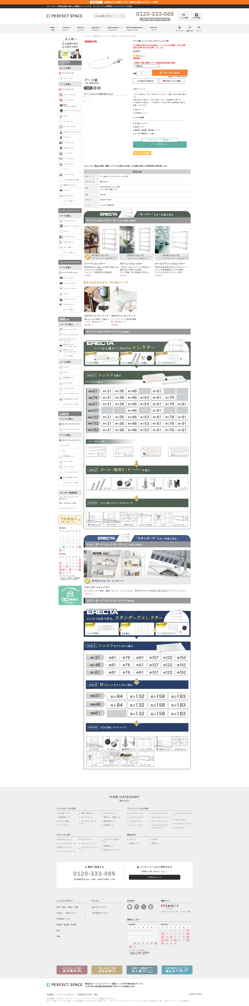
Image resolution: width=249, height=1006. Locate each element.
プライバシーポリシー (67, 508)
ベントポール (68, 121)
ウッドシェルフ (68, 100)
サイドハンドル (68, 174)
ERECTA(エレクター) (101, 36)
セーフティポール (69, 126)
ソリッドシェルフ (69, 283)
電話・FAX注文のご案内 (67, 503)
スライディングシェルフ (71, 111)
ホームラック (68, 78)
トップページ (88, 36)
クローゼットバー (69, 299)
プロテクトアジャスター (71, 132)
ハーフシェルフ (68, 158)
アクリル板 (67, 247)
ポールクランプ (68, 196)
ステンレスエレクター (71, 335)
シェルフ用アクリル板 (71, 180)
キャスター (67, 137)
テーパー (66, 190)
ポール (65, 116)
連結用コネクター (69, 185)
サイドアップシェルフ (71, 226)
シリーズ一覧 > (69, 201)
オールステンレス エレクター (69, 340)
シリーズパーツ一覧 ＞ (71, 404)
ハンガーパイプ (68, 164)
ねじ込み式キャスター (71, 399)
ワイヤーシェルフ (69, 95)
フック (65, 169)
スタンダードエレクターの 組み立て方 (68, 498)
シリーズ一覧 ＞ (71, 356)
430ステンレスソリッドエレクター (70, 345)
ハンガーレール (68, 142)
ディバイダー (68, 153)
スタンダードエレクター (71, 429)
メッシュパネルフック (71, 393)
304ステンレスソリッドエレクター (70, 351)
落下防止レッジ (68, 378)
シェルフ (66, 367)
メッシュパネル (68, 388)
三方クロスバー (68, 148)
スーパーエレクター (70, 329)
